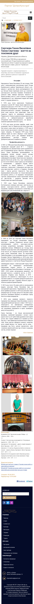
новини (6, 490)
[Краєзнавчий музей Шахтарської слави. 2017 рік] (17, 365)
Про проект (17, 1)
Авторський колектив (27, 1)
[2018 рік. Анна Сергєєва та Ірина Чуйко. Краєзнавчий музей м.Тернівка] (17, 226)
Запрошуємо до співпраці (10, 553)
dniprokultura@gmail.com (13, 578)
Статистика (6, 561)
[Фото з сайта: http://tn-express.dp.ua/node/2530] (17, 384)
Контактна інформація (9, 559)
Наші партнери (7, 550)
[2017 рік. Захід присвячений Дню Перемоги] (17, 346)
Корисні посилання (8, 567)
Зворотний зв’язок (8, 564)
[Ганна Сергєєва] (17, 403)
